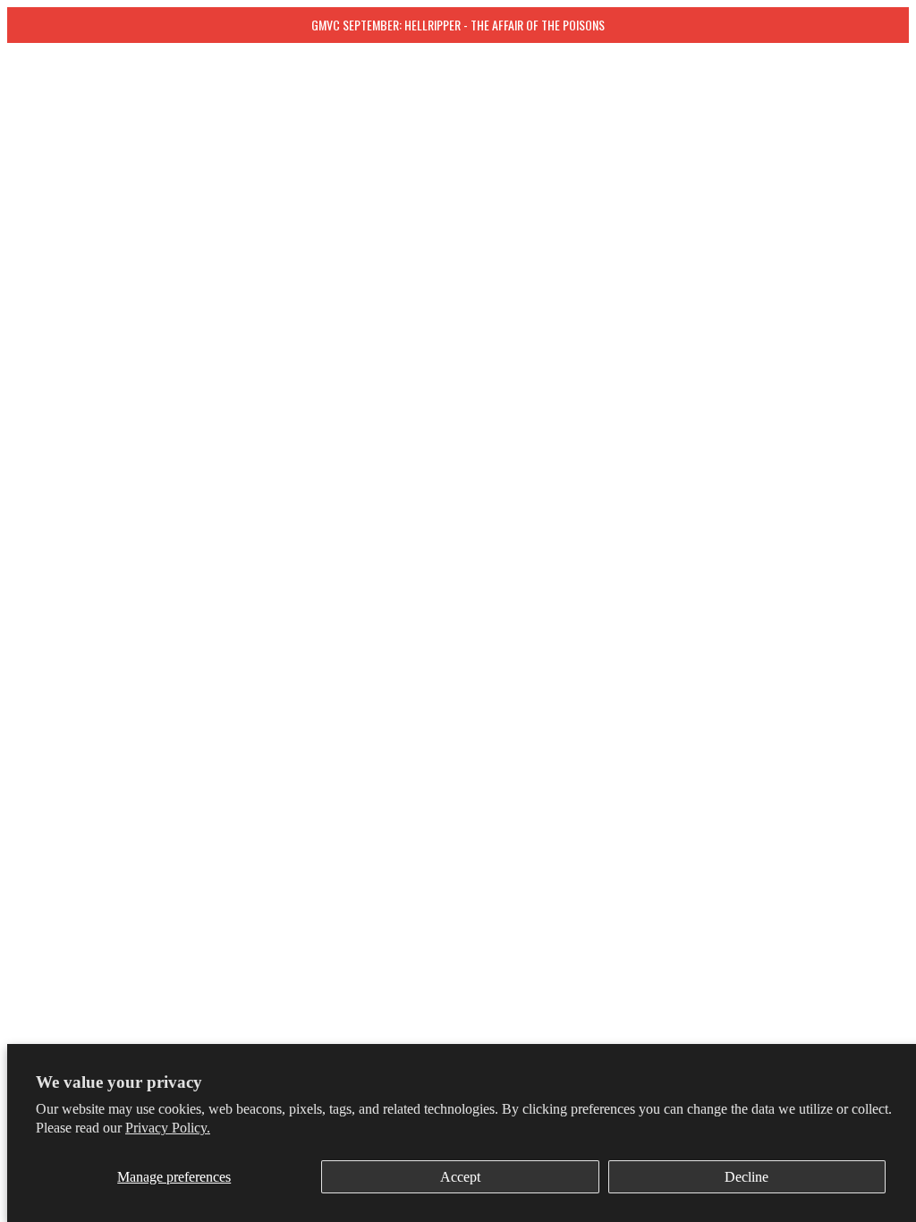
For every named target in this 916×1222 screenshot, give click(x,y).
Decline (746, 1176)
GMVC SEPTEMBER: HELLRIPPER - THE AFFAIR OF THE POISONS (458, 24)
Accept (460, 1176)
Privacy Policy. (167, 1127)
